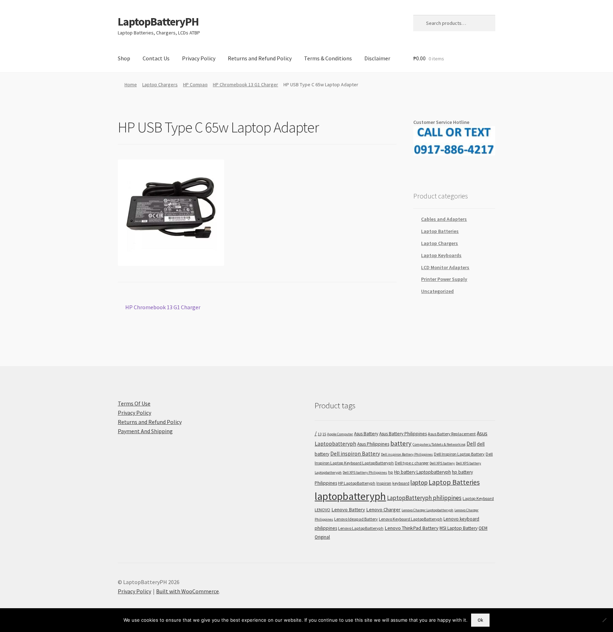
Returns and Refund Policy (260, 58)
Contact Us (156, 58)
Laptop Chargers (160, 84)
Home (131, 84)
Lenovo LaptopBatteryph (360, 528)
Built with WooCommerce (187, 591)
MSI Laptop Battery (458, 528)
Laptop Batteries (440, 231)
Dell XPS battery (442, 463)
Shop (124, 58)
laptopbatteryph (350, 496)
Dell (471, 443)
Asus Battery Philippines (403, 434)
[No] (604, 619)
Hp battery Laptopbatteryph (422, 472)
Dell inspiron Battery (355, 453)
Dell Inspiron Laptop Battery (459, 454)
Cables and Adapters (444, 219)
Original (322, 537)
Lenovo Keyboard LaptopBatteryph (410, 519)
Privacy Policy (198, 58)
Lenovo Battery (348, 509)
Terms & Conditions (328, 58)
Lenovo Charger (383, 509)
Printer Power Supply (444, 279)
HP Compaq (195, 84)
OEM (483, 528)
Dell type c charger (412, 462)
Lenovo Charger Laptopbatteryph (427, 510)
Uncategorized (437, 291)
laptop (418, 482)
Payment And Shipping (145, 431)
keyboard (400, 483)
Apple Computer (340, 434)
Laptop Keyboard (478, 498)
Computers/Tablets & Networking (439, 444)
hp (390, 472)
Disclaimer (377, 58)
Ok (480, 620)
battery (401, 443)
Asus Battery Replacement (452, 433)
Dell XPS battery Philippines (365, 472)
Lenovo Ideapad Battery (356, 519)
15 (324, 434)
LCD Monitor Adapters (445, 267)
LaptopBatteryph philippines (424, 498)
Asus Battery (366, 434)
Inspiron (383, 483)
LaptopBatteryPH (158, 22)
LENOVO (322, 509)
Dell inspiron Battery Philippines (407, 454)
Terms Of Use (134, 403)
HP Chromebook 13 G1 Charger (245, 84)
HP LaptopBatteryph (356, 483)
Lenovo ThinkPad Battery (411, 528)
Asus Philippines (373, 444)
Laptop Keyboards (441, 255)
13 (319, 434)
